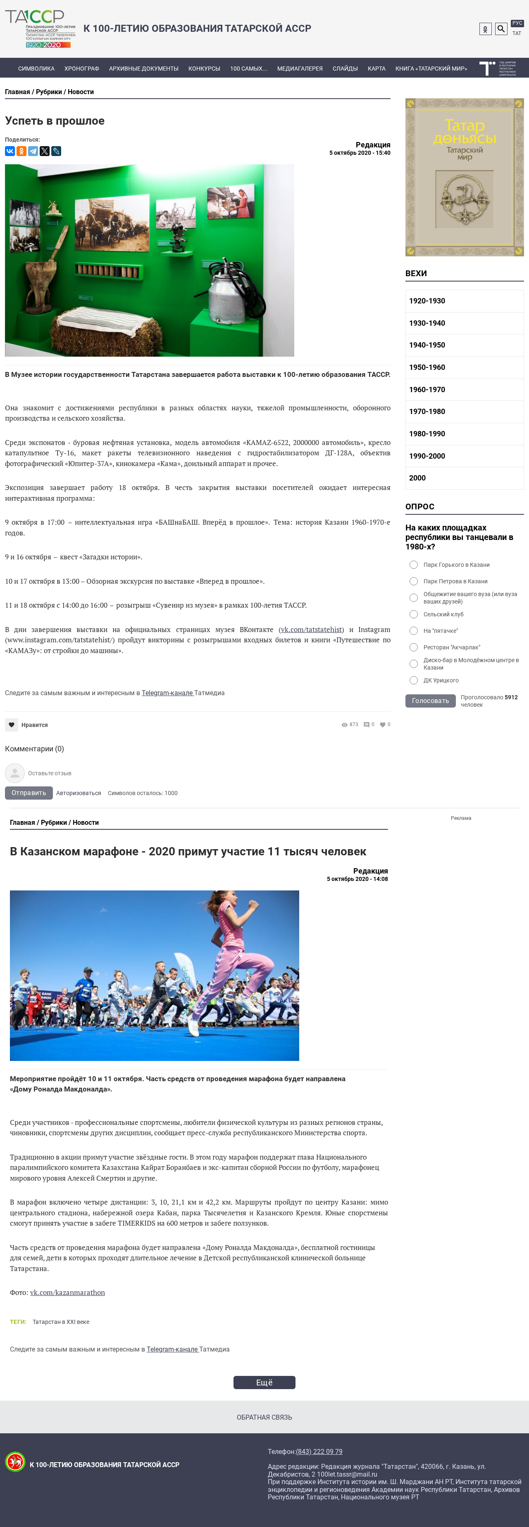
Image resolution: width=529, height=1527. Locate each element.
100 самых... (248, 68)
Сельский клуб (444, 614)
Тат (516, 33)
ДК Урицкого (441, 680)
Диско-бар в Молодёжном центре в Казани (471, 664)
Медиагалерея (300, 68)
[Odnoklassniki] (485, 29)
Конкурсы (204, 68)
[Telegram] (33, 151)
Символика (36, 68)
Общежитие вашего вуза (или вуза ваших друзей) (470, 598)
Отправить (29, 793)
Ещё (264, 1382)
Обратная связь (264, 1417)
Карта (377, 68)
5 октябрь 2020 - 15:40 (360, 152)
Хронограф (81, 68)
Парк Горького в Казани (457, 564)
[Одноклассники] (21, 151)
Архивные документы (144, 68)
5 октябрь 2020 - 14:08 (357, 879)
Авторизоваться (78, 793)
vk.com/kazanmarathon (67, 1292)
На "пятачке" (441, 630)
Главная (17, 92)
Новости (81, 92)
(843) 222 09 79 (319, 1452)
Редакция (373, 145)
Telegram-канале (168, 693)
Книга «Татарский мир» (431, 68)
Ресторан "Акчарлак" (452, 647)
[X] (45, 151)
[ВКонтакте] (10, 151)
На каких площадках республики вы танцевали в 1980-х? (459, 537)
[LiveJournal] (56, 151)
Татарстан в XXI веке (61, 1322)
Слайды (345, 68)
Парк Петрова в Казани (456, 581)
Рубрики (49, 92)
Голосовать (430, 701)
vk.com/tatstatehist (311, 629)
